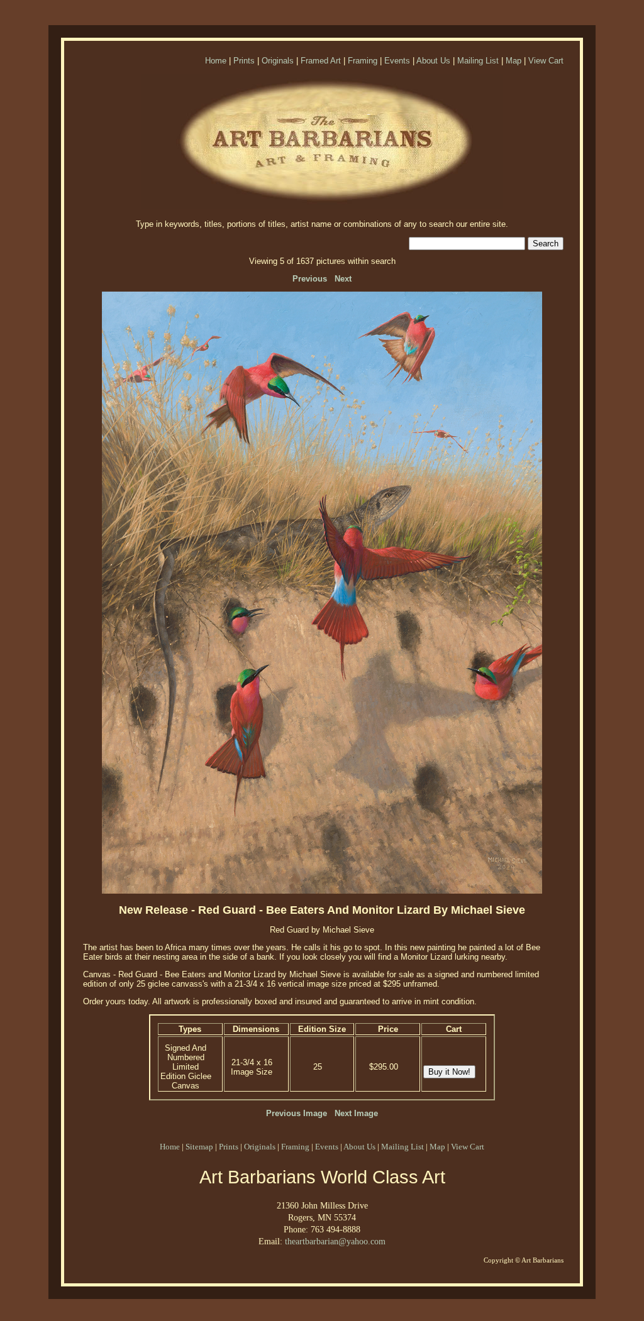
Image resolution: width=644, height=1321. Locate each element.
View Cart (546, 60)
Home (215, 60)
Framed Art (321, 60)
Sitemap (199, 1146)
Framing (362, 60)
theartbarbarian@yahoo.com (335, 1241)
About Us (433, 60)
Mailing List (478, 60)
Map (513, 60)
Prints (244, 60)
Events (397, 60)
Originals (278, 60)
